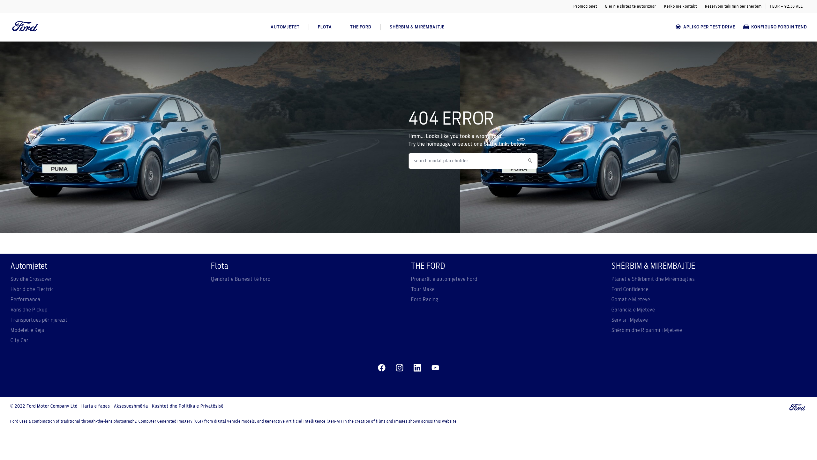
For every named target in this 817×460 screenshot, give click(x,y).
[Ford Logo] (25, 27)
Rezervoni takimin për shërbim (733, 6)
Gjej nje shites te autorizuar (630, 6)
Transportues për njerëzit (39, 320)
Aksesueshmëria (131, 406)
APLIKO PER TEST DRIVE (709, 27)
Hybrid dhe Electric (32, 289)
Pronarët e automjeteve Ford (444, 279)
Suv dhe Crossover (31, 279)
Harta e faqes (95, 406)
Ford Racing (424, 299)
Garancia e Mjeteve (633, 309)
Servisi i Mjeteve (629, 320)
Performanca (26, 299)
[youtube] (435, 368)
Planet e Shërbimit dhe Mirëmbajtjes (653, 279)
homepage (438, 144)
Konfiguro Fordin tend (779, 27)
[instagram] (399, 368)
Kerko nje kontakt (680, 6)
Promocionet (585, 6)
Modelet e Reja (27, 330)
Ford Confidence (629, 289)
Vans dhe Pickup (29, 309)
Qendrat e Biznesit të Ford (241, 279)
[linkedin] (417, 368)
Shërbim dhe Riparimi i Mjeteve (646, 330)
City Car (19, 340)
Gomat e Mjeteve (630, 299)
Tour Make (423, 289)
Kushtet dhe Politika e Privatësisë (188, 406)
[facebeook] (382, 368)
